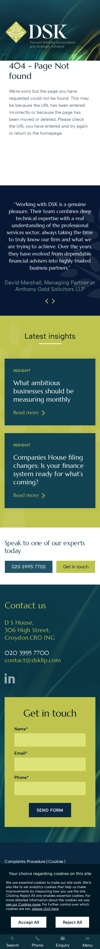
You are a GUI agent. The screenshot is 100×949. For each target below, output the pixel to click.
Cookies (55, 861)
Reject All (72, 922)
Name (20, 728)
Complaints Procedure (25, 861)
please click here (45, 909)
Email (19, 753)
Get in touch (75, 566)
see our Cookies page (23, 904)
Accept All (28, 922)
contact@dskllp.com (33, 660)
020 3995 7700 (28, 568)
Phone (20, 777)
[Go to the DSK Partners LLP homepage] (40, 35)
